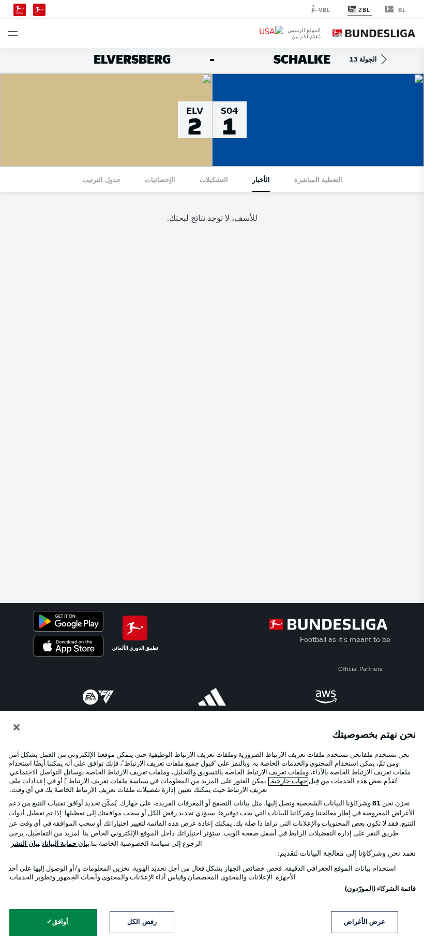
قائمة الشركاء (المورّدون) (380, 889)
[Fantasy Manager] (19, 9)
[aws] (325, 697)
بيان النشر (25, 844)
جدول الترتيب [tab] (101, 179)
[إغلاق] (16, 727)
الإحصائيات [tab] (160, 179)
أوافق (60, 922)
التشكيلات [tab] (214, 179)
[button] (12, 33)
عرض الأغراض (364, 922)
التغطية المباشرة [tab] (318, 179)
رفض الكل (141, 922)
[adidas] (212, 697)
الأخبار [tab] (261, 179)
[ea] (98, 696)
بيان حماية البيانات (65, 844)
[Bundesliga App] (39, 9)
